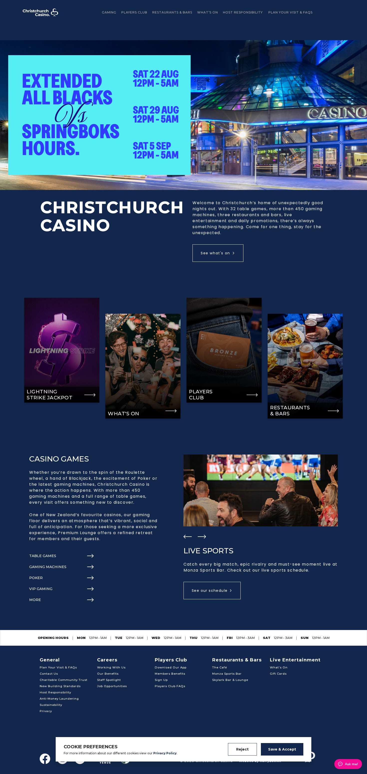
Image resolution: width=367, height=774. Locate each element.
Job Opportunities (112, 686)
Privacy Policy (165, 753)
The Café (219, 667)
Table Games (42, 556)
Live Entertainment (295, 660)
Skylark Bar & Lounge (230, 680)
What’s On (207, 12)
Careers (107, 660)
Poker (36, 578)
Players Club (134, 12)
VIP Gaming (40, 589)
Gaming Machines (47, 567)
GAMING (109, 12)
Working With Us (111, 667)
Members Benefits (170, 673)
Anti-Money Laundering (59, 698)
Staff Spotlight (109, 680)
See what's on (215, 253)
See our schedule (209, 590)
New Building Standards (60, 686)
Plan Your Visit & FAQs (290, 12)
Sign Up (161, 680)
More (35, 600)
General (50, 660)
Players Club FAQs (170, 686)
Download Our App (170, 667)
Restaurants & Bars (172, 12)
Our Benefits (108, 673)
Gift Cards (278, 673)
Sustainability (51, 705)
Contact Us (49, 673)
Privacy (46, 711)
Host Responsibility (243, 12)
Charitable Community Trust (63, 680)
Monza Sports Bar (227, 673)
